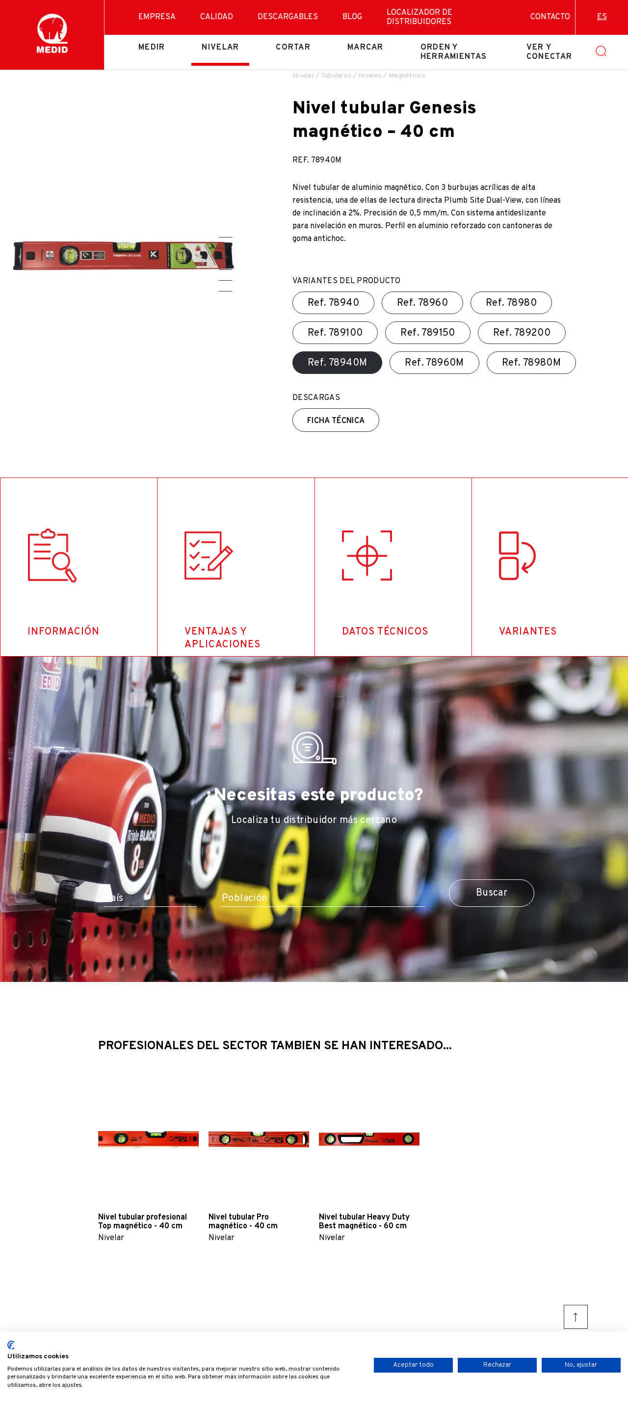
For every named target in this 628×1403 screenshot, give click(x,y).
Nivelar (220, 48)
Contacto (550, 17)
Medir (151, 48)
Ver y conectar (549, 52)
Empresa (157, 17)
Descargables (288, 17)
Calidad (216, 17)
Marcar (365, 48)
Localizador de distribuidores (419, 17)
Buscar (491, 893)
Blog (352, 17)
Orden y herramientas (453, 52)
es (602, 17)
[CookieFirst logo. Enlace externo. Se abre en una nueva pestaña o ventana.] (11, 1345)
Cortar (293, 48)
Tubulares (336, 76)
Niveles (370, 76)
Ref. (333, 303)
